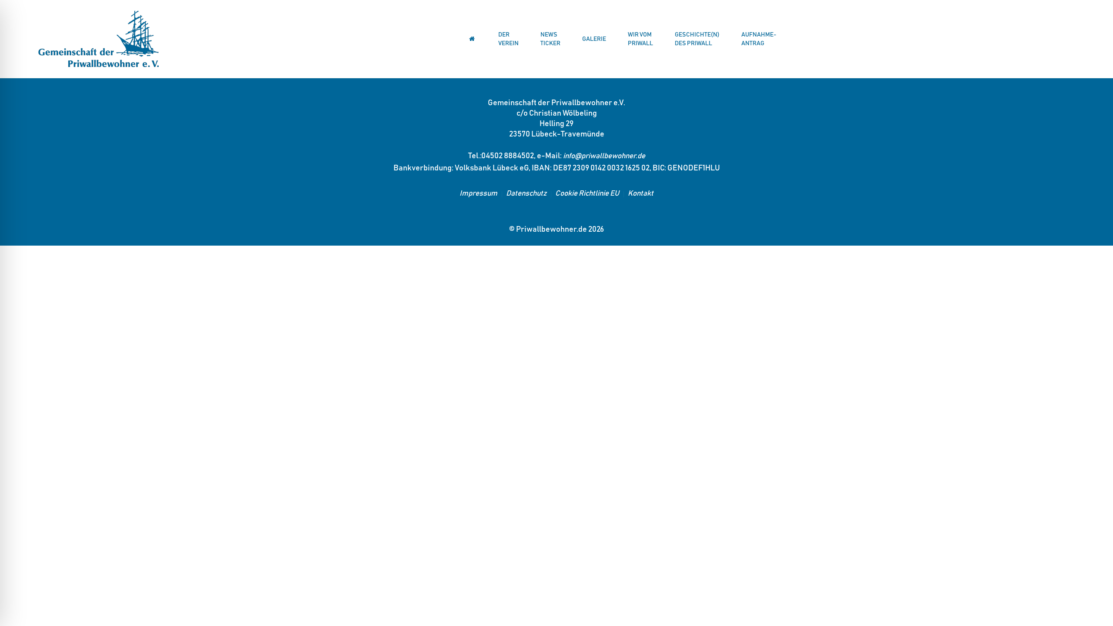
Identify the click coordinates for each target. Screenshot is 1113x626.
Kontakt (640, 193)
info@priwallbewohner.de (604, 156)
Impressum (478, 193)
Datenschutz (526, 193)
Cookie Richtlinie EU (587, 193)
